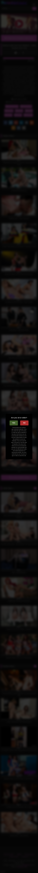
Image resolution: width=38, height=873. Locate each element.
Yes (13, 423)
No (24, 423)
